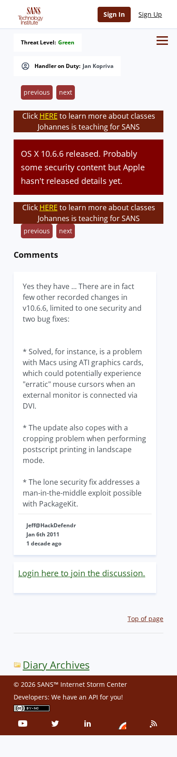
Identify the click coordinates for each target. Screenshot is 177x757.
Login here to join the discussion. (81, 573)
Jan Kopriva (98, 66)
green (66, 42)
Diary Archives (56, 665)
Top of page (145, 618)
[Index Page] (29, 14)
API (93, 697)
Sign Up (150, 14)
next (65, 92)
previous (37, 92)
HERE (48, 116)
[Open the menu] (162, 40)
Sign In (114, 14)
